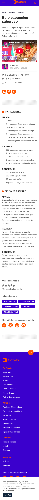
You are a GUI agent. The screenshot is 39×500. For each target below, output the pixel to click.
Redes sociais (8, 376)
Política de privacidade (11, 397)
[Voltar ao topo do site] (31, 352)
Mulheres (15, 65)
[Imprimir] (4, 92)
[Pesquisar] (35, 3)
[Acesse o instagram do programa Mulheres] (17, 325)
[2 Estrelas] (6, 285)
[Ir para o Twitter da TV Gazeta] (14, 92)
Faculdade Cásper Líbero (12, 411)
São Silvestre (8, 424)
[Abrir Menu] (3, 3)
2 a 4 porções (27, 307)
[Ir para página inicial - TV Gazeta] (19, 360)
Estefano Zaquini (11, 307)
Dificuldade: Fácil (11, 312)
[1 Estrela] (3, 285)
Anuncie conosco (9, 442)
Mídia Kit (6, 446)
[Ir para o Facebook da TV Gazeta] (9, 92)
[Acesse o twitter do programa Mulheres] (10, 325)
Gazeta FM (7, 415)
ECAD (5, 380)
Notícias (6, 461)
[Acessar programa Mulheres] (5, 67)
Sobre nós (7, 372)
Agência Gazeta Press (11, 432)
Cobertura (6, 450)
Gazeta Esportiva (9, 419)
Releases (6, 465)
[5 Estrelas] (14, 285)
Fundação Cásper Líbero (12, 407)
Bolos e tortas (9, 301)
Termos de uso (8, 393)
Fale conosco (8, 385)
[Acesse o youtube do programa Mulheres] (23, 325)
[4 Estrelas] (11, 285)
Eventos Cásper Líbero (11, 428)
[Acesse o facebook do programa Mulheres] (4, 325)
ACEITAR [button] (8, 495)
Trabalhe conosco (9, 389)
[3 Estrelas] (8, 285)
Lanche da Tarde (27, 301)
